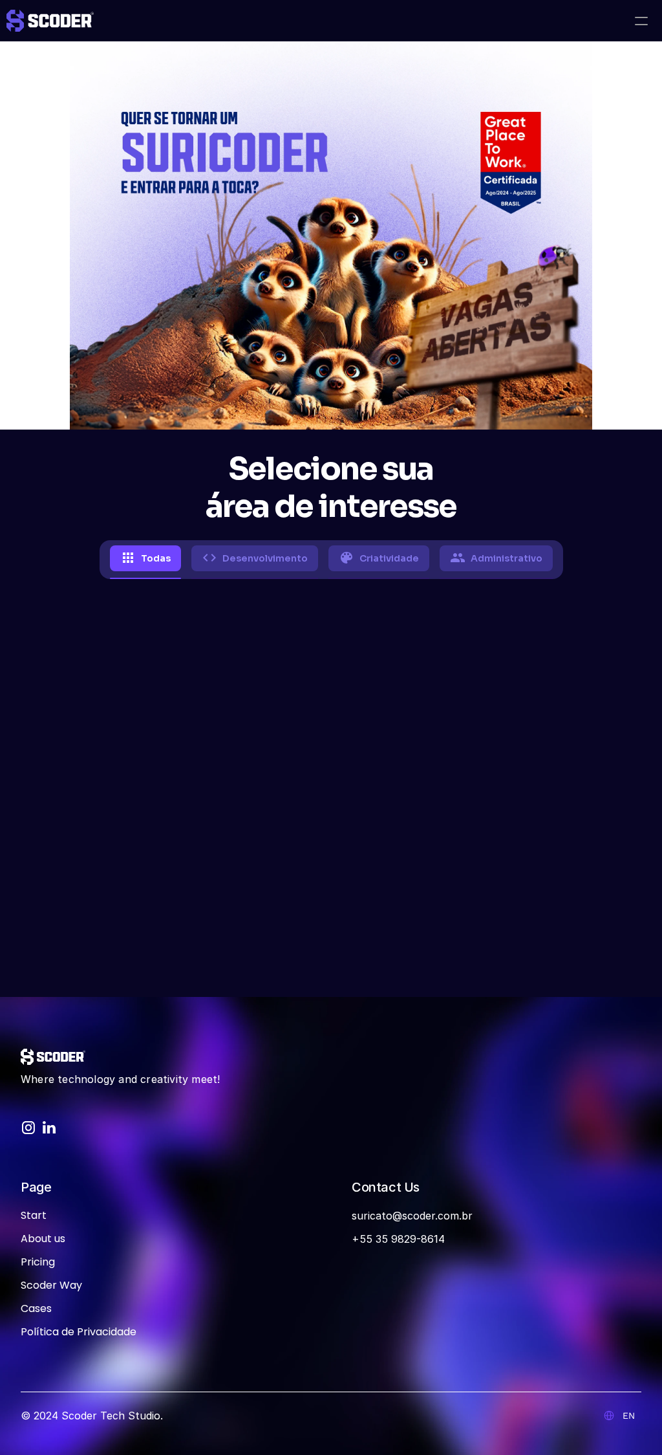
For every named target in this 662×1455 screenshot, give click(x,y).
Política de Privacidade (78, 1331)
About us (43, 1238)
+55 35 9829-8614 (398, 1238)
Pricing (38, 1261)
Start (34, 1215)
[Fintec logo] (53, 1057)
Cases (36, 1308)
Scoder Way (51, 1285)
